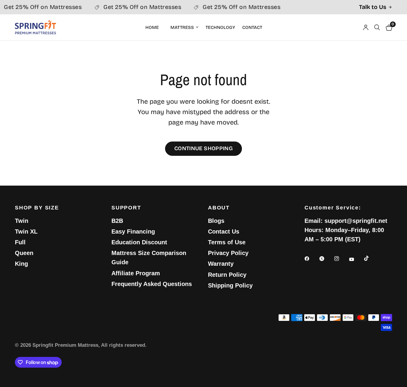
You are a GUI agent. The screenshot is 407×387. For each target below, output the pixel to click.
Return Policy (227, 274)
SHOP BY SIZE (37, 207)
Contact (252, 27)
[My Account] (365, 27)
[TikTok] (370, 258)
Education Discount (139, 242)
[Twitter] (326, 258)
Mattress (182, 27)
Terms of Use (227, 242)
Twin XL (26, 231)
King (21, 263)
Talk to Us (372, 7)
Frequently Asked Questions (151, 284)
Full (20, 242)
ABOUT (219, 207)
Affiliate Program (135, 273)
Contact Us (223, 231)
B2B (117, 220)
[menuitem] (154, 27)
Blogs (216, 220)
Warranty (221, 263)
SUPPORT (126, 207)
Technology (220, 27)
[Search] (377, 27)
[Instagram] (340, 258)
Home (152, 27)
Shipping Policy (230, 285)
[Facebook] (311, 258)
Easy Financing (133, 231)
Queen (24, 253)
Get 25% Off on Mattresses (140, 7)
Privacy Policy (228, 253)
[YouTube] (355, 259)
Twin (21, 220)
